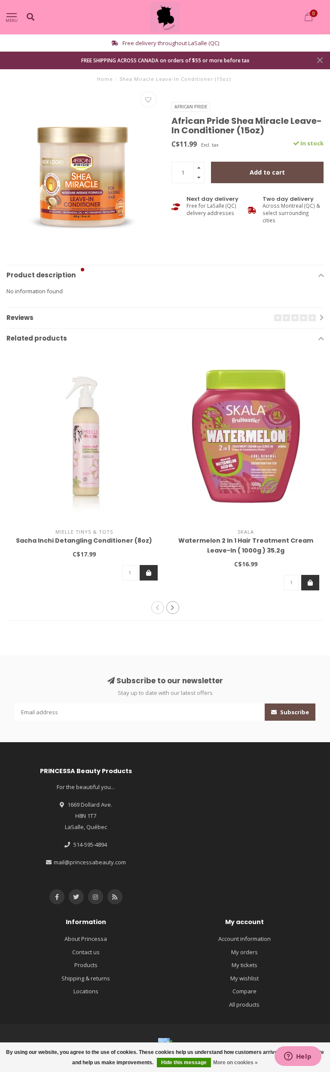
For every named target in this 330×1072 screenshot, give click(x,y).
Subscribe (294, 712)
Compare (244, 991)
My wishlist (244, 978)
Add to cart (267, 172)
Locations (85, 991)
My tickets (244, 965)
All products (244, 1004)
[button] (82, 269)
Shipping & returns (85, 978)
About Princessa (85, 939)
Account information (244, 939)
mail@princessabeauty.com (90, 862)
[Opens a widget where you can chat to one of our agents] (297, 1057)
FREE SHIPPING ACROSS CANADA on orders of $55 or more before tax (165, 60)
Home (105, 79)
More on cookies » (235, 1063)
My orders (244, 952)
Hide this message (184, 1063)
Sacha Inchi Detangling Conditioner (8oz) (84, 540)
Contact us (86, 952)
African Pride (190, 107)
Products (86, 965)
